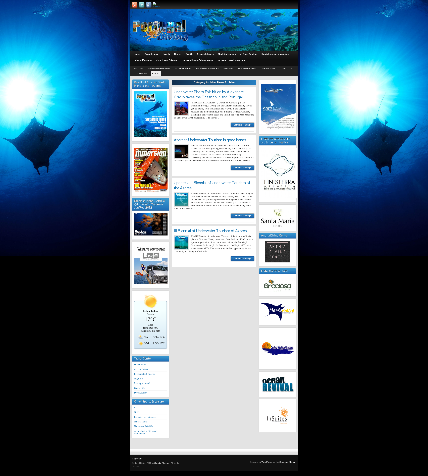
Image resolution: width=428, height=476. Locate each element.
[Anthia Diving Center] (277, 251)
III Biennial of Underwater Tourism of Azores (210, 230)
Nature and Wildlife (143, 426)
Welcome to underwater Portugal (152, 68)
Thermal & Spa (267, 68)
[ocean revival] (277, 384)
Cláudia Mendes (161, 463)
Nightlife (228, 68)
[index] (277, 218)
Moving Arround (246, 68)
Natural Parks (140, 421)
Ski (135, 407)
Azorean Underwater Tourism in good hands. (210, 139)
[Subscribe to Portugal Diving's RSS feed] (134, 5)
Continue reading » (242, 125)
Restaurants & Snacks (207, 68)
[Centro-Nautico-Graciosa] (277, 348)
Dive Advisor (141, 73)
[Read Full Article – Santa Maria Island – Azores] (150, 114)
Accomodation (183, 68)
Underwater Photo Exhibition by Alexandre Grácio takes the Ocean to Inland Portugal (209, 94)
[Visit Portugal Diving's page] (155, 5)
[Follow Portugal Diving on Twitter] (141, 5)
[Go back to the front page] (214, 30)
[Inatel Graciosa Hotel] (277, 284)
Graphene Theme (287, 462)
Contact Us (286, 68)
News (156, 73)
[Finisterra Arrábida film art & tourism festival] (277, 173)
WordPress (266, 462)
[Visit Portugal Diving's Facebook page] (148, 5)
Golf (136, 412)
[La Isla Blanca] (150, 224)
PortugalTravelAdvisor (145, 417)
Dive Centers (140, 364)
